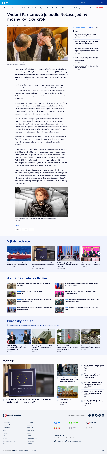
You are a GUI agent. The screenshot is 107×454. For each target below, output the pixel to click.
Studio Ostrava (31, 430)
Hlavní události (8, 8)
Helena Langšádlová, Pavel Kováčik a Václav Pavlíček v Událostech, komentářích (35, 218)
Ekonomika (50, 8)
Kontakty (29, 443)
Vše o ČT (5, 443)
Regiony (42, 8)
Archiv (25, 229)
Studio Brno (30, 427)
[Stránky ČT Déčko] (57, 428)
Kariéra (29, 435)
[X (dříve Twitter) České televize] (99, 415)
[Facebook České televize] (93, 415)
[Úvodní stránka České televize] (12, 415)
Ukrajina (17, 8)
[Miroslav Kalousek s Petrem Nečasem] (37, 44)
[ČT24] (5, 3)
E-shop (5, 438)
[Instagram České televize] (89, 415)
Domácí (30, 8)
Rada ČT (29, 433)
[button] (41, 202)
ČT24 (31, 229)
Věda (63, 8)
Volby (24, 8)
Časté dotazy (30, 441)
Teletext (5, 430)
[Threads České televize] (103, 415)
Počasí (58, 8)
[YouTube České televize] (96, 415)
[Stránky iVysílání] (91, 422)
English (15, 450)
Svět (36, 8)
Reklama (29, 425)
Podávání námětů (32, 438)
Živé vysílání (6, 425)
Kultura (70, 8)
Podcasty (77, 8)
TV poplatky (6, 427)
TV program (6, 422)
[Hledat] (96, 2)
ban (8, 24)
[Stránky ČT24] (57, 422)
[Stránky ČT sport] (73, 422)
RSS (103, 450)
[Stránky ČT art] (72, 428)
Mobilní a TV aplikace (9, 441)
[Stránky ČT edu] (90, 428)
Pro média (30, 422)
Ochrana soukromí (23, 450)
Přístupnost (33, 450)
